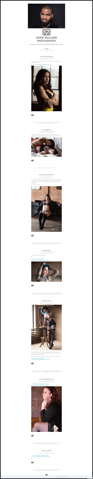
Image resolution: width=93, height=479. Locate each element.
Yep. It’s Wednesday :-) (46, 130)
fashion (41, 122)
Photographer (40, 243)
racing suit (47, 123)
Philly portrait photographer (55, 122)
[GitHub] (62, 477)
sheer (56, 243)
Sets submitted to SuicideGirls (49, 44)
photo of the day (37, 243)
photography (59, 122)
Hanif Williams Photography (46, 39)
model (46, 122)
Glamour (44, 122)
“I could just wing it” (46, 300)
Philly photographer (38, 371)
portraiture (52, 131)
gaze (42, 122)
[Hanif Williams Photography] (46, 16)
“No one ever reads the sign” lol (46, 379)
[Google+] (60, 477)
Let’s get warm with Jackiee (46, 56)
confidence (39, 122)
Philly (50, 122)
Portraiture (39, 44)
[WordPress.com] (64, 477)
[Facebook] (58, 477)
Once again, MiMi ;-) (46, 250)
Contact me (61, 44)
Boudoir (43, 44)
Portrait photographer (42, 123)
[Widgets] (46, 474)
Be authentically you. (33, 44)
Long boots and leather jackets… (46, 174)
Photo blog (57, 44)
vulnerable (49, 123)
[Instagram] (65, 477)
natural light (44, 131)
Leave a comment (53, 123)
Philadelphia (48, 122)
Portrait (39, 123)
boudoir (40, 131)
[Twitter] (56, 477)
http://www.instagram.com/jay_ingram (45, 64)
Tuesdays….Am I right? (46, 450)
